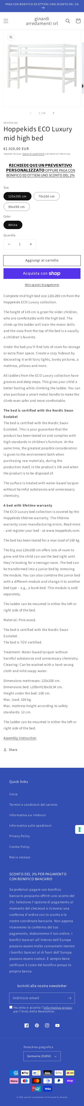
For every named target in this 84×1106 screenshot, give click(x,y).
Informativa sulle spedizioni (30, 825)
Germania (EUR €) (39, 1056)
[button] (6, 21)
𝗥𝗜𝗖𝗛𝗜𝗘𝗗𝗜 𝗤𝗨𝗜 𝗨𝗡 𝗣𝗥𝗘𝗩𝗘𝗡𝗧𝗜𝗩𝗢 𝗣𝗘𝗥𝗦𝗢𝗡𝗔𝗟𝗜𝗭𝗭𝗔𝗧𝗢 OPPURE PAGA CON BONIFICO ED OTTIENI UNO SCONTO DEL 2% (40, 168)
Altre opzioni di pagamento (42, 284)
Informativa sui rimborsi (27, 815)
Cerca (13, 794)
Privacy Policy (19, 836)
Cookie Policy (19, 847)
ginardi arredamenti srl (35, 1097)
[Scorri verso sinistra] (31, 113)
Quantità (9, 235)
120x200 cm (17, 196)
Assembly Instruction (20, 738)
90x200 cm (16, 207)
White (13, 225)
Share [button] (13, 749)
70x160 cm (46, 196)
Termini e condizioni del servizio (33, 804)
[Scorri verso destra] (53, 113)
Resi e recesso (19, 857)
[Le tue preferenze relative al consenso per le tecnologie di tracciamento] (79, 829)
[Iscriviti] (69, 998)
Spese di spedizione (33, 153)
